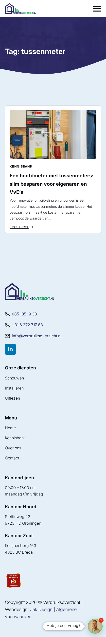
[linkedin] (10, 349)
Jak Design (41, 609)
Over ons (13, 447)
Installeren (14, 388)
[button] (95, 626)
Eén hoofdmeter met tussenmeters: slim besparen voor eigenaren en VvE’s (51, 184)
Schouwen (14, 378)
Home (10, 427)
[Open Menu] (97, 9)
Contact (12, 457)
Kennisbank (15, 437)
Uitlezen (12, 398)
